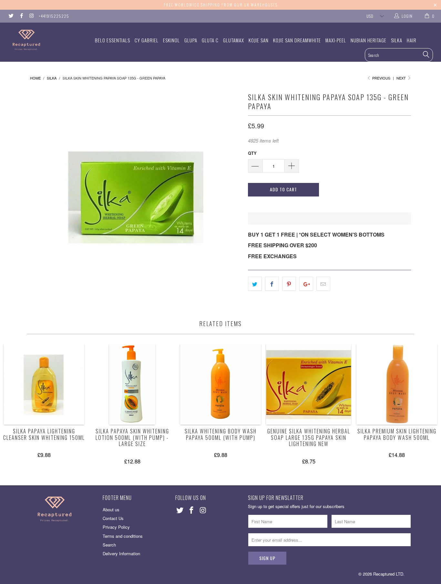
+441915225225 (54, 16)
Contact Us (113, 518)
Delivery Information (121, 553)
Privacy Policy (116, 527)
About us (111, 509)
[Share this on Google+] (306, 284)
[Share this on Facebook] (272, 284)
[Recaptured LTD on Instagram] (31, 16)
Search (109, 545)
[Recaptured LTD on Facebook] (21, 16)
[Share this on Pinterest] (289, 284)
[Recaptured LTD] (38, 40)
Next (401, 77)
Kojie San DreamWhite (297, 40)
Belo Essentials (112, 40)
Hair (411, 40)
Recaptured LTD (388, 574)
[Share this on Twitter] (255, 284)
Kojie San (259, 40)
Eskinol (171, 40)
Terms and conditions (123, 536)
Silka (396, 40)
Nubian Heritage (368, 40)
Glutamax (233, 40)
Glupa (190, 40)
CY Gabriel (147, 40)
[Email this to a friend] (323, 284)
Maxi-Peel (335, 40)
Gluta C (210, 40)
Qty (252, 153)
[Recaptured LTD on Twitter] (11, 16)
